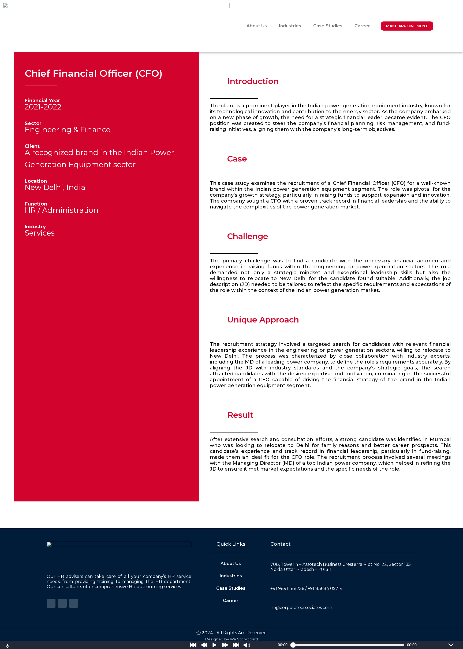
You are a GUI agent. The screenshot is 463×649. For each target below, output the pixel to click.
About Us (257, 25)
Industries (290, 25)
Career (362, 25)
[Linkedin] (51, 603)
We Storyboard (244, 639)
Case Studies (327, 25)
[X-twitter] (62, 603)
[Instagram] (73, 603)
